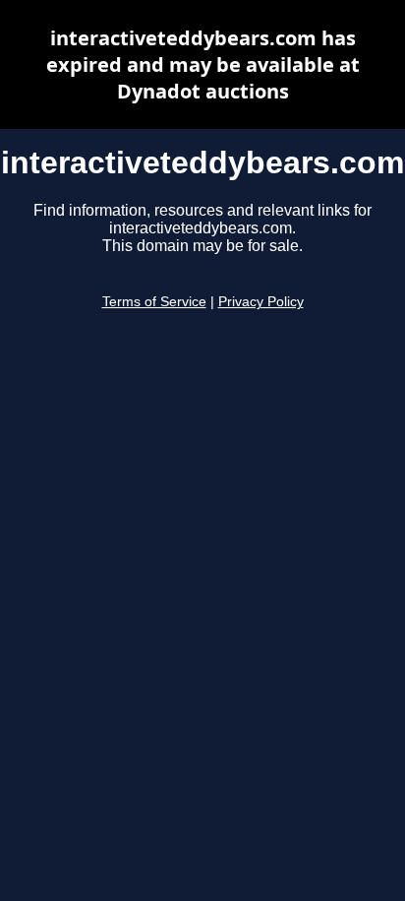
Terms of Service (154, 301)
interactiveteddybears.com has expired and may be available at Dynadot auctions (203, 64)
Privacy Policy (261, 301)
